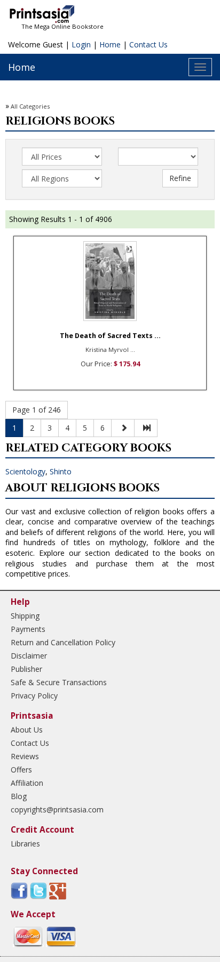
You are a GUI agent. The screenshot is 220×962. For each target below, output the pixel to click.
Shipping (25, 616)
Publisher (26, 669)
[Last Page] (146, 428)
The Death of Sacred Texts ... (110, 335)
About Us (27, 730)
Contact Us (148, 44)
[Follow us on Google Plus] (57, 890)
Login (81, 44)
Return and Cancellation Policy (63, 642)
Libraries (25, 843)
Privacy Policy (34, 695)
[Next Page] (123, 428)
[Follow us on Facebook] (19, 890)
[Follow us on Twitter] (38, 890)
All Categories (30, 106)
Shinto (61, 471)
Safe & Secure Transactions (59, 682)
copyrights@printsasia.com (57, 809)
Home (110, 44)
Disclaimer (29, 656)
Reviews (25, 756)
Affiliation (27, 783)
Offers (21, 769)
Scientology (25, 471)
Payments (28, 629)
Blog (19, 796)
